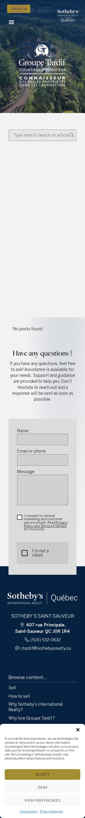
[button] (78, 729)
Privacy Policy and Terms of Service (46, 524)
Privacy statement (51, 811)
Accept (43, 774)
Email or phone (31, 451)
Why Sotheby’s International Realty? (35, 707)
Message (25, 472)
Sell (12, 687)
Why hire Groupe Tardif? (31, 718)
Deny (42, 787)
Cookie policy (29, 811)
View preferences (42, 800)
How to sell (19, 696)
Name (23, 431)
